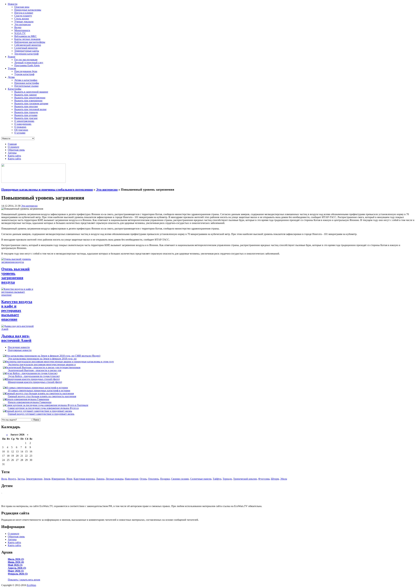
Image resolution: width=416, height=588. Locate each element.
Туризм (12, 68)
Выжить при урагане (26, 118)
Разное (11, 56)
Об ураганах (21, 129)
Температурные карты (26, 50)
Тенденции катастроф (26, 53)
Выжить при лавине (25, 94)
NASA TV (20, 33)
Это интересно (22, 24)
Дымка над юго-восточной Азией (16, 338)
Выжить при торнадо (26, 112)
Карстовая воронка (84, 478)
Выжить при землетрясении (29, 97)
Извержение (58, 478)
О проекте (13, 147)
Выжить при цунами (25, 115)
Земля (47, 478)
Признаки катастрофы (26, 83)
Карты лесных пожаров (27, 39)
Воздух (12, 478)
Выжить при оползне (26, 106)
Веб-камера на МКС (25, 36)
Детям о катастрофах (25, 80)
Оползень (153, 478)
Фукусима (264, 478)
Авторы (12, 152)
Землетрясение (34, 478)
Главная (12, 144)
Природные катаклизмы (27, 9)
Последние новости (19, 347)
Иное (69, 478)
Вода (4, 478)
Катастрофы (14, 88)
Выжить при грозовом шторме (31, 103)
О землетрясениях (24, 121)
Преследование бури (25, 71)
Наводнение (131, 478)
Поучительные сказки (26, 86)
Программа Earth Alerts (27, 65)
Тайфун (217, 478)
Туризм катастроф (24, 74)
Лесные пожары (115, 478)
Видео (17, 27)
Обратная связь (16, 149)
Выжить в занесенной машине (31, 91)
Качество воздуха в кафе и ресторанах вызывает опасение (16, 310)
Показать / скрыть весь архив (24, 579)
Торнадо (227, 478)
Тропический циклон (245, 478)
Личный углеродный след (28, 62)
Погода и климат (23, 12)
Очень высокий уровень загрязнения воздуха (15, 275)
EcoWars (31, 585)
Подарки (165, 478)
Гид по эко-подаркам (25, 59)
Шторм (275, 478)
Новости (12, 4)
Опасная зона (21, 7)
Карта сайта (14, 155)
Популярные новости (20, 350)
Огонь (143, 478)
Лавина (100, 478)
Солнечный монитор (26, 48)
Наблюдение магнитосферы (29, 42)
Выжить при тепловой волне (30, 109)
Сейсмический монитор (27, 45)
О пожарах (20, 127)
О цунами (19, 132)
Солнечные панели (200, 478)
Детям (11, 77)
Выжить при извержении (28, 100)
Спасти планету (23, 15)
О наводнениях (22, 124)
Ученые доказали (23, 21)
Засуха (21, 478)
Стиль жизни (21, 18)
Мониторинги (22, 30)
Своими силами (180, 478)
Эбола (283, 478)
